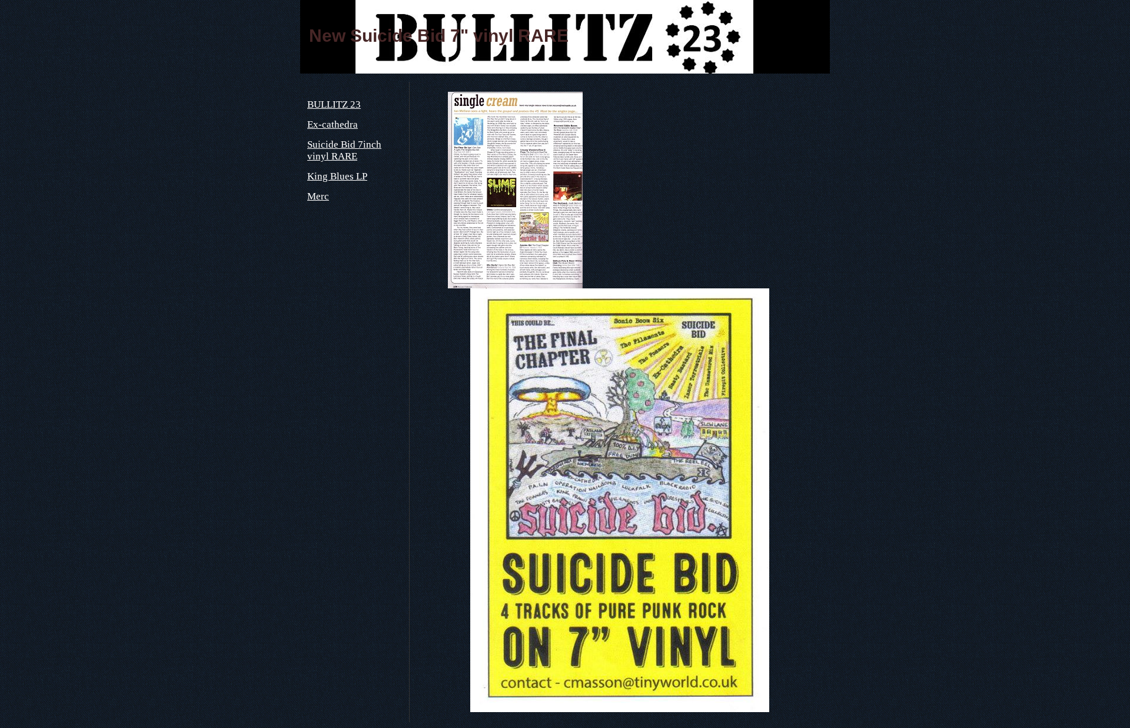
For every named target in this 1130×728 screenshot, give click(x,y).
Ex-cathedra (332, 124)
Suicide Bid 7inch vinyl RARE (344, 150)
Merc (318, 196)
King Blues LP (337, 176)
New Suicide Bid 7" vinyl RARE (439, 35)
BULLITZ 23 (334, 104)
